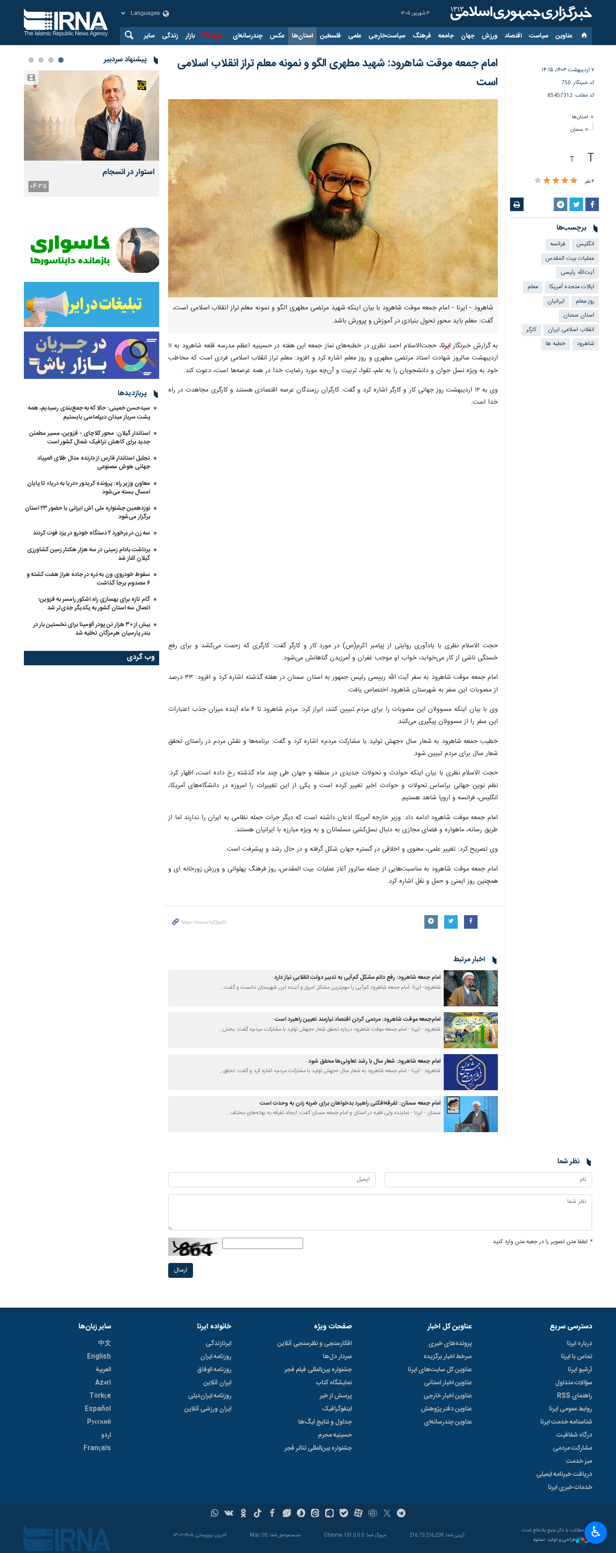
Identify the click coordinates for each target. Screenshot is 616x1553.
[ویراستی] (286, 1514)
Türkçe (100, 1396)
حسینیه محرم (335, 1435)
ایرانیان (556, 301)
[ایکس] (387, 1514)
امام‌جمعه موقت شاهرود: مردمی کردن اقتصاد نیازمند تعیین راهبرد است (358, 1019)
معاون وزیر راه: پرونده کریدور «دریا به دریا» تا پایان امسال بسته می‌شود (88, 488)
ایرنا (520, 14)
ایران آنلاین (217, 1383)
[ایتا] (315, 1514)
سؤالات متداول (573, 1383)
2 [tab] (51, 60)
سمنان (576, 129)
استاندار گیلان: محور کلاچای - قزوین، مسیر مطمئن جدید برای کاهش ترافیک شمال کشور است (89, 438)
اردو (106, 1435)
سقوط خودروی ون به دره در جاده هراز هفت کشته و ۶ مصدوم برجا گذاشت (88, 579)
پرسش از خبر (336, 1396)
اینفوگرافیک (337, 1409)
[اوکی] (243, 1514)
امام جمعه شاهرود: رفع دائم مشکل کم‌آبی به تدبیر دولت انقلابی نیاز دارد (357, 977)
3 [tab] (41, 60)
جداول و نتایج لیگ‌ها (325, 1422)
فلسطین (330, 36)
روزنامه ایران (215, 1356)
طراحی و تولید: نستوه (554, 1540)
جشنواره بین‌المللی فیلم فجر (318, 1369)
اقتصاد (513, 36)
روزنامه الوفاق (214, 1369)
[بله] (344, 1514)
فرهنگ (422, 36)
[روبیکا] (373, 1514)
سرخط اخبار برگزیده (447, 1356)
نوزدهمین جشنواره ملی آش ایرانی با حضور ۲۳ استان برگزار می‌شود (87, 512)
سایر (149, 36)
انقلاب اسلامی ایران (571, 330)
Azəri (103, 1383)
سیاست (538, 36)
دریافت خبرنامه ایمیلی (564, 1474)
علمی (354, 36)
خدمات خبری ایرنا (570, 1487)
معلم (533, 287)
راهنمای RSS (574, 1396)
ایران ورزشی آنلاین (207, 1409)
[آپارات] (358, 1514)
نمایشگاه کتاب (334, 1383)
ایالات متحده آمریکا (571, 287)
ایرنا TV (211, 36)
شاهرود (585, 344)
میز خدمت (579, 1461)
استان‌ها (302, 36)
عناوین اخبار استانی (448, 1383)
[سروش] (301, 1514)
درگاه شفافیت (574, 1435)
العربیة (103, 1369)
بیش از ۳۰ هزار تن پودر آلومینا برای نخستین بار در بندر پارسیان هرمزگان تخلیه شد (91, 629)
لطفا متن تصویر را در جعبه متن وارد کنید (542, 1242)
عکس (277, 36)
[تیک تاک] (258, 1514)
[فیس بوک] (272, 1514)
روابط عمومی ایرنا (570, 1409)
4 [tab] (31, 60)
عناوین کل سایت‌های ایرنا (440, 1369)
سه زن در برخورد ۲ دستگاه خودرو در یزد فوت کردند (91, 533)
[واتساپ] (215, 1514)
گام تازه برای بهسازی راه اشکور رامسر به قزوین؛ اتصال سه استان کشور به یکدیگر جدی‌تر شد (94, 603)
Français (97, 1448)
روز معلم (585, 301)
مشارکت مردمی (572, 1448)
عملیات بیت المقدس (570, 258)
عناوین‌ (564, 36)
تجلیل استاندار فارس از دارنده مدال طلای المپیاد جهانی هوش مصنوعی (93, 462)
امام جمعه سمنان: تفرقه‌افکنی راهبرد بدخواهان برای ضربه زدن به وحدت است (350, 1103)
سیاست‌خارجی (386, 36)
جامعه (446, 36)
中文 (104, 1343)
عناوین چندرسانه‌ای (448, 1422)
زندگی (170, 36)
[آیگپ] (329, 1514)
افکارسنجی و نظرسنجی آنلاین (314, 1343)
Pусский (99, 1422)
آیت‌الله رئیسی (577, 272)
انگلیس (585, 244)
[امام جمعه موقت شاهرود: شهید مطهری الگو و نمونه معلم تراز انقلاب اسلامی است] (333, 198)
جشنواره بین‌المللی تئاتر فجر (318, 1448)
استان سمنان (578, 315)
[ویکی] (229, 1514)
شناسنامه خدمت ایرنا (566, 1422)
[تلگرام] (401, 1514)
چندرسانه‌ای (247, 36)
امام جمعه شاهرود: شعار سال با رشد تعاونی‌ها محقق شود (374, 1061)
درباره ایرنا (579, 1343)
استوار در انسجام (128, 172)
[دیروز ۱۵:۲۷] (91, 115)
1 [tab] (61, 60)
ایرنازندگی (218, 1343)
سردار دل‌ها (337, 1356)
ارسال (180, 1270)
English (99, 1356)
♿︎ (595, 1532)
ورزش (489, 36)
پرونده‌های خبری (450, 1343)
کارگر (531, 330)
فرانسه (557, 244)
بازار (190, 36)
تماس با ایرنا (576, 1356)
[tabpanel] (91, 133)
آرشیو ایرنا (580, 1369)
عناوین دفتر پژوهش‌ (446, 1409)
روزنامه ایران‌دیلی (209, 1396)
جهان (467, 36)
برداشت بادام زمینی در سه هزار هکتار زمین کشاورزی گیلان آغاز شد (88, 554)
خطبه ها (555, 344)
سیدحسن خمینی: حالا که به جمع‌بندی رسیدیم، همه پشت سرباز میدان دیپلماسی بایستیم (89, 412)
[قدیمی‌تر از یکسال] (471, 988)
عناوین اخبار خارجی (447, 1396)
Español (98, 1409)
